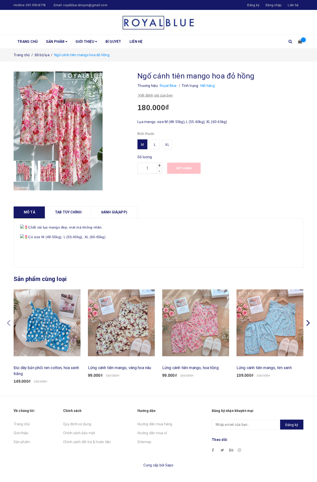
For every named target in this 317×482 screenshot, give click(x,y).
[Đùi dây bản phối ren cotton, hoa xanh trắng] (47, 323)
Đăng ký (291, 425)
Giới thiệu (85, 42)
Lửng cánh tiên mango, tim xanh (264, 367)
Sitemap (144, 442)
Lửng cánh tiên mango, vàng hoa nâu (119, 367)
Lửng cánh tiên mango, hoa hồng (190, 367)
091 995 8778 (35, 5)
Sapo (169, 465)
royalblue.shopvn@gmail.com (85, 5)
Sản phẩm (55, 42)
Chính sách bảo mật (79, 433)
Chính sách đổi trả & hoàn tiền (87, 442)
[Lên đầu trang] (308, 467)
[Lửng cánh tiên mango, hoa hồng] (195, 323)
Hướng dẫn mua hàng (154, 424)
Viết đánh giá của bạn (155, 95)
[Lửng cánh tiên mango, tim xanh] (270, 323)
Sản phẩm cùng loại (40, 279)
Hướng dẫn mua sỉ (152, 433)
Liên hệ (293, 5)
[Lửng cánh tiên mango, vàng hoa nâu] (121, 323)
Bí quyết (113, 42)
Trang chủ (27, 42)
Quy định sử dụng (77, 424)
